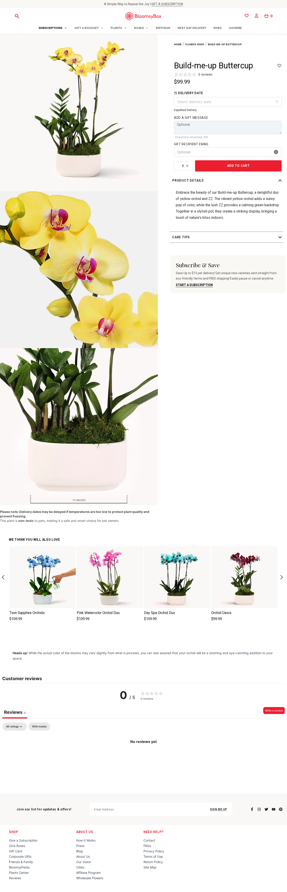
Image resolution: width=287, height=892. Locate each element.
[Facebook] (252, 809)
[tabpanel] (143, 756)
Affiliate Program (88, 873)
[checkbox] (39, 727)
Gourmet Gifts (241, 28)
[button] (227, 180)
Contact (149, 840)
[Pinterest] (281, 809)
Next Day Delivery (192, 28)
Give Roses (17, 846)
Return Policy (153, 862)
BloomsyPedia (19, 867)
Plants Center (19, 873)
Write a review (274, 710)
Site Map (150, 867)
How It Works (86, 840)
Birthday (163, 28)
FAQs (147, 846)
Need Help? (154, 832)
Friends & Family (21, 862)
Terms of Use (153, 856)
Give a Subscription (23, 840)
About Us (84, 832)
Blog (79, 851)
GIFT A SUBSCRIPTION (167, 4)
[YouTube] (273, 809)
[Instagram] (259, 809)
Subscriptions (50, 28)
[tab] (53, 28)
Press (80, 846)
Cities (80, 867)
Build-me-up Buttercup (225, 44)
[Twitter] (266, 809)
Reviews (15, 878)
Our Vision (83, 862)
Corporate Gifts (20, 856)
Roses (139, 28)
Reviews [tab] (15, 712)
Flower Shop (194, 44)
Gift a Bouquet (86, 28)
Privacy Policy (154, 851)
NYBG (217, 28)
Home (178, 44)
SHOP (13, 832)
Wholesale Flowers (89, 878)
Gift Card (15, 851)
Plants (116, 28)
